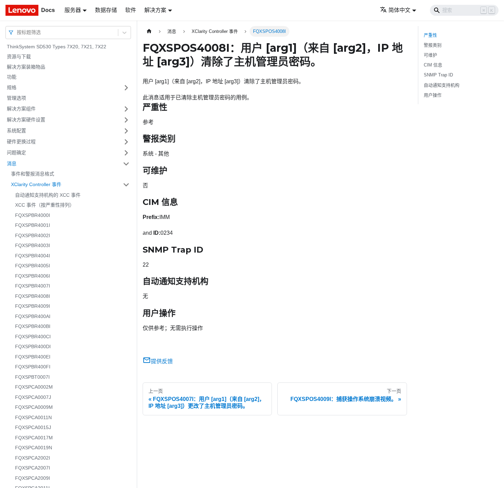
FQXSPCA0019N (33, 448)
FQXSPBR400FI (32, 367)
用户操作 (433, 95)
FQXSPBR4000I (32, 215)
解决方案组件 (21, 108)
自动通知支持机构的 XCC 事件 (48, 195)
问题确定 (16, 152)
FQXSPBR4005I (32, 266)
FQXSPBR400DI (33, 347)
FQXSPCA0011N (33, 417)
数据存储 (106, 10)
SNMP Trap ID (438, 74)
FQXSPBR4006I (32, 276)
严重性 (430, 35)
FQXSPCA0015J (33, 427)
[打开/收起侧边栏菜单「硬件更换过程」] (126, 141)
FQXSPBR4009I (32, 306)
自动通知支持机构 (441, 85)
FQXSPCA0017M (34, 437)
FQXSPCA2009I (32, 478)
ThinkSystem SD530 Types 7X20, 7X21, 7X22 (56, 46)
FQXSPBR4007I (32, 286)
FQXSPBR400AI (32, 316)
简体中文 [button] (399, 10)
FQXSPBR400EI (32, 356)
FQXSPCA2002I (32, 458)
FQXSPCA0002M (34, 387)
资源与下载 (19, 57)
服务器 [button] (72, 10)
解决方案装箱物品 (26, 67)
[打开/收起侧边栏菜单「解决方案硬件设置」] (126, 119)
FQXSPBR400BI (32, 326)
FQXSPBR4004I (32, 255)
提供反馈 (162, 361)
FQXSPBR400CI (33, 336)
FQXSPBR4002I (32, 235)
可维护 (430, 55)
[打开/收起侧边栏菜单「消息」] (126, 163)
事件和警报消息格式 (32, 174)
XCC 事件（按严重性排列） (44, 205)
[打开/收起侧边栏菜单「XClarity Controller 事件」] (126, 184)
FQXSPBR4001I (32, 225)
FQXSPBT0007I (32, 377)
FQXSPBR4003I (32, 245)
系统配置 (16, 130)
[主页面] (149, 31)
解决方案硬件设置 (26, 119)
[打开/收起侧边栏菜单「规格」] (126, 87)
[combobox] (17, 32)
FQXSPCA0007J (33, 397)
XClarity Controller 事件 (36, 184)
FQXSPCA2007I (32, 468)
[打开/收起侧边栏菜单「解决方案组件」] (126, 108)
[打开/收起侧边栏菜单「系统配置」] (126, 130)
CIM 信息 (433, 65)
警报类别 (433, 45)
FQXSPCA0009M (34, 407)
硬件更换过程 (21, 141)
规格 (11, 87)
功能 (11, 77)
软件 (130, 10)
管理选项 (16, 98)
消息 (11, 163)
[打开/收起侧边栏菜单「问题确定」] (126, 152)
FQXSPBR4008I (32, 296)
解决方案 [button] (155, 10)
